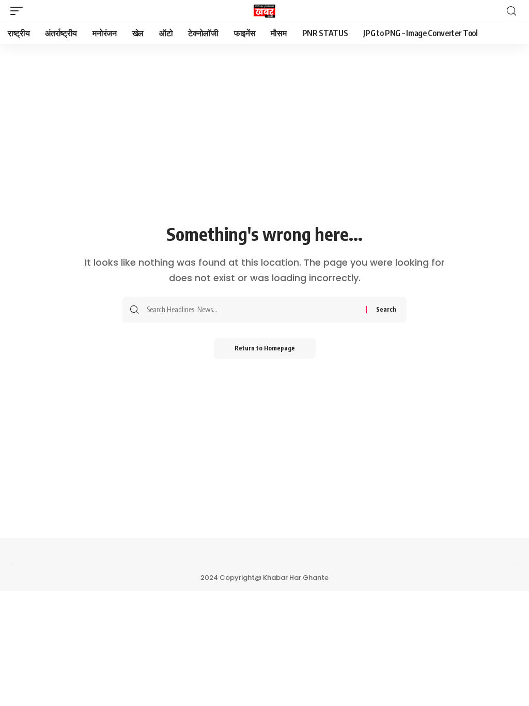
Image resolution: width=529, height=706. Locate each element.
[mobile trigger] (19, 11)
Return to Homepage (265, 348)
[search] (511, 11)
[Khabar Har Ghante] (264, 11)
